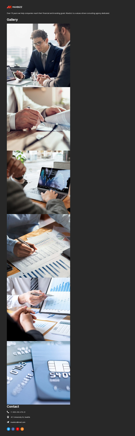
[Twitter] (8, 429)
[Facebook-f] (13, 429)
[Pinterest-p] (17, 429)
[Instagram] (22, 429)
